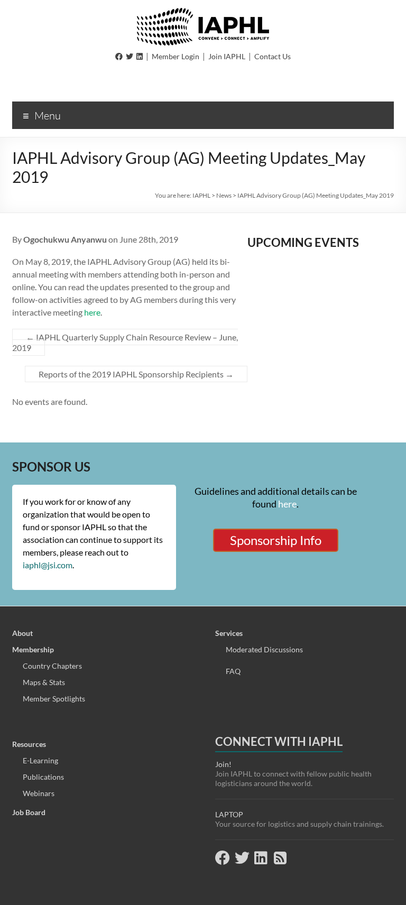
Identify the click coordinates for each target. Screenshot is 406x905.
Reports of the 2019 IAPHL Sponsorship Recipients (136, 374)
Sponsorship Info (275, 540)
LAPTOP (229, 814)
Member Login (175, 56)
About (22, 633)
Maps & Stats (44, 682)
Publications (43, 776)
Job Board (28, 812)
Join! (223, 764)
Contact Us (272, 56)
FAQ (233, 671)
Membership (33, 649)
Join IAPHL (226, 56)
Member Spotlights (54, 698)
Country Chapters (52, 665)
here (92, 312)
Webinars (38, 793)
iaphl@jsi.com (47, 565)
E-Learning (40, 760)
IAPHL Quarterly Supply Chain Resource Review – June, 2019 (125, 342)
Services (229, 633)
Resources (29, 744)
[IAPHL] (203, 13)
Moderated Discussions (264, 649)
